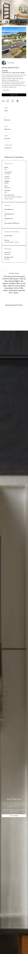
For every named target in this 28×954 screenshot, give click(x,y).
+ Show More (5, 90)
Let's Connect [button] (14, 815)
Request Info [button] (14, 95)
